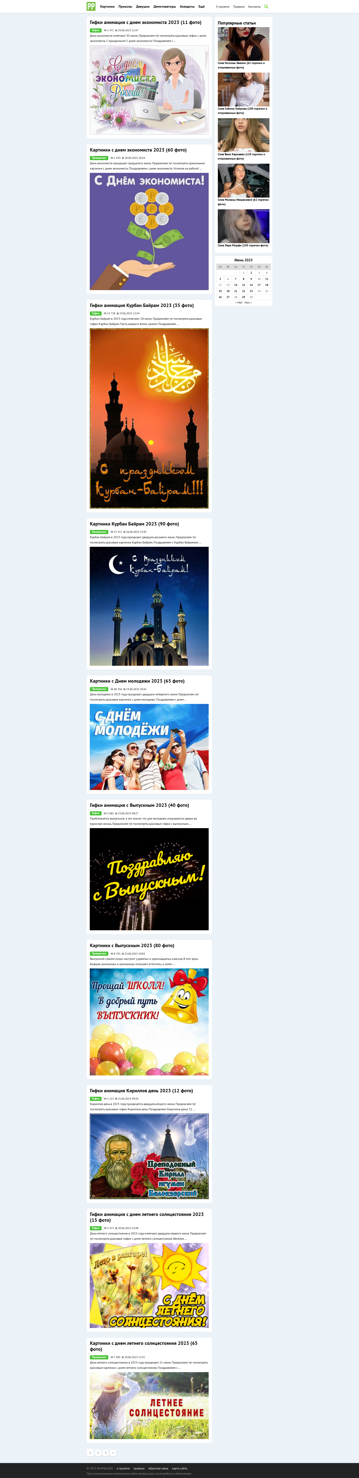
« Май (238, 302)
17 (259, 285)
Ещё (202, 7)
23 (251, 291)
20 (228, 291)
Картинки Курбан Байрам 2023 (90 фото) (134, 524)
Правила (239, 6)
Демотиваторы (165, 7)
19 (220, 291)
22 (243, 291)
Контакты (254, 6)
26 (220, 297)
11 (266, 279)
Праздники (99, 158)
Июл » (248, 302)
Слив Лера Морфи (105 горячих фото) (243, 245)
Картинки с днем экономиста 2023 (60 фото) (138, 150)
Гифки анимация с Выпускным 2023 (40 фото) (139, 805)
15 (243, 285)
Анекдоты (187, 7)
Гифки (96, 30)
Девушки (143, 7)
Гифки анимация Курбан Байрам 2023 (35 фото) (142, 305)
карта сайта (179, 1468)
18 (266, 285)
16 (251, 285)
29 (243, 297)
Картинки (107, 7)
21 (235, 291)
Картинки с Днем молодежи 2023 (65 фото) (137, 681)
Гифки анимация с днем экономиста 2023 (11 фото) (145, 22)
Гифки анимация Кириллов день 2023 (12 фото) (141, 1091)
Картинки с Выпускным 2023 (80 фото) (132, 945)
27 (228, 297)
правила (139, 1468)
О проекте (222, 6)
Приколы (125, 7)
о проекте (123, 1468)
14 (235, 285)
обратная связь (158, 1468)
